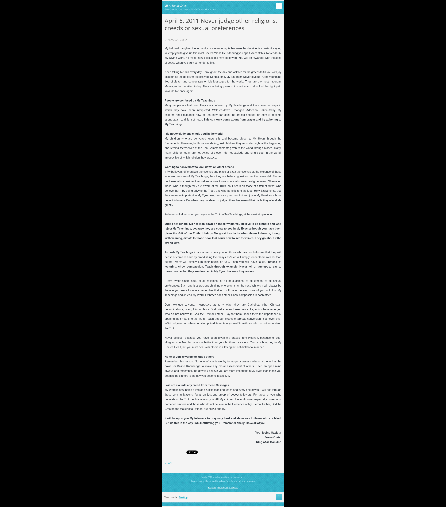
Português (223, 487)
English (234, 487)
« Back (168, 463)
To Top (279, 497)
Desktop (183, 497)
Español (212, 487)
